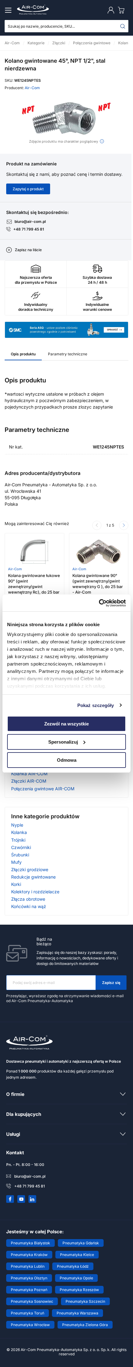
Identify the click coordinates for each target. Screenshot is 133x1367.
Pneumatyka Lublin (28, 1266)
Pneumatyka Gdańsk (80, 1243)
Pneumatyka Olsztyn (29, 1278)
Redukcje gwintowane (33, 876)
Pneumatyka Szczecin (85, 1301)
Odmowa (66, 759)
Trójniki (18, 840)
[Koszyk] (122, 10)
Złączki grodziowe (29, 869)
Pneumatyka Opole (76, 1278)
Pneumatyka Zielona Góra (85, 1324)
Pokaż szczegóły (95, 705)
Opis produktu (23, 354)
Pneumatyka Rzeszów (79, 1289)
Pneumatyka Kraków (29, 1254)
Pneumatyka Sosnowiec (32, 1301)
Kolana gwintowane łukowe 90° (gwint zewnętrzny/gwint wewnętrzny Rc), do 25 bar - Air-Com (34, 586)
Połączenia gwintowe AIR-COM (43, 788)
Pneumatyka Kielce (77, 1254)
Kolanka (19, 832)
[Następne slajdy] (123, 525)
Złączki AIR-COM (28, 781)
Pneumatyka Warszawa (77, 1313)
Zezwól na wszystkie (66, 723)
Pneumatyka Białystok (30, 1243)
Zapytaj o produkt (28, 189)
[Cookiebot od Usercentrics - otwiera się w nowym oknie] (99, 603)
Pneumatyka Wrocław (30, 1324)
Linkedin (32, 1199)
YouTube (21, 1199)
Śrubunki (20, 854)
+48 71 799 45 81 (28, 229)
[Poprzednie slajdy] (96, 525)
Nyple (17, 825)
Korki (16, 884)
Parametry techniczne (67, 354)
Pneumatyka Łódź (73, 1266)
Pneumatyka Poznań (29, 1289)
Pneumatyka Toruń (27, 1313)
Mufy (16, 862)
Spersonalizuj (63, 742)
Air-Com (32, 87)
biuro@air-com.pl (30, 221)
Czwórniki (21, 847)
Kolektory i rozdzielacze (35, 891)
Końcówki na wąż (28, 906)
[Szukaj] (122, 26)
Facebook (10, 1199)
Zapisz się (111, 982)
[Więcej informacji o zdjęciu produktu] (102, 141)
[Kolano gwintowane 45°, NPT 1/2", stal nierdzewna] (66, 118)
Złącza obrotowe (28, 899)
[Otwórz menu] (9, 10)
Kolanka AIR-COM (29, 773)
